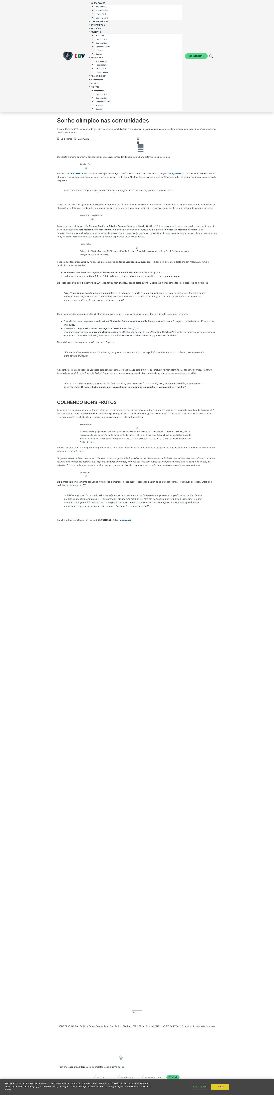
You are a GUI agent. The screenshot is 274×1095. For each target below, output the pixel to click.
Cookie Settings (200, 1086)
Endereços (100, 91)
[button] (138, 139)
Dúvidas (99, 54)
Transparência (99, 21)
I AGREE (220, 1086)
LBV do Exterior (102, 18)
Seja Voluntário (102, 43)
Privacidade (98, 25)
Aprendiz (99, 50)
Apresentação (101, 61)
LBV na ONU (101, 14)
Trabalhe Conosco (103, 47)
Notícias (96, 28)
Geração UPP (175, 173)
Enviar (173, 1077)
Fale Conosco (101, 39)
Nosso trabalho (102, 11)
